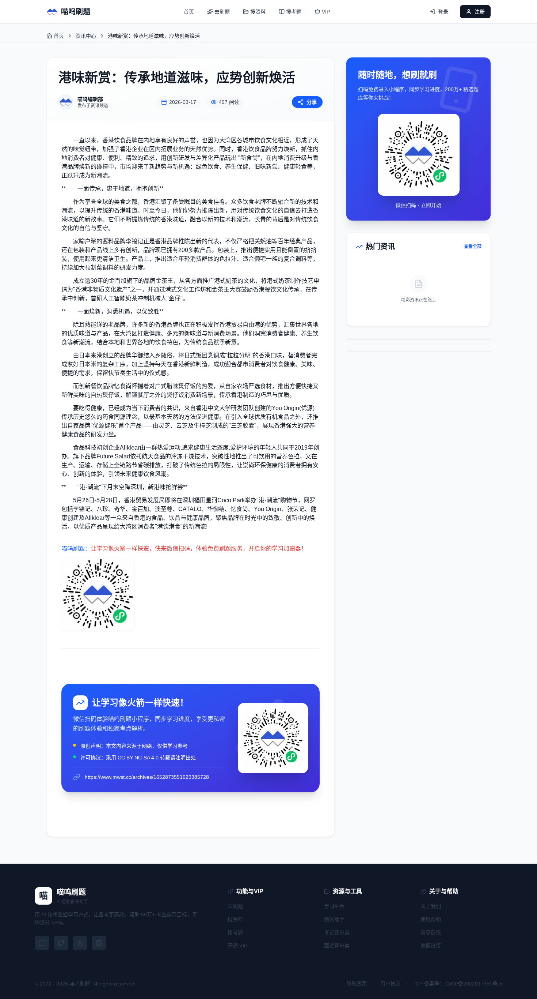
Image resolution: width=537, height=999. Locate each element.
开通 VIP (237, 946)
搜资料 (258, 12)
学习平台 (334, 906)
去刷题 (222, 12)
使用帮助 (430, 919)
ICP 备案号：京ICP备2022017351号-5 (458, 984)
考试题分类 (337, 932)
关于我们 (430, 906)
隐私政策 (356, 984)
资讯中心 (86, 36)
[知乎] (99, 943)
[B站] (80, 943)
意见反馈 (430, 932)
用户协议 (390, 984)
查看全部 (472, 246)
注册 (480, 12)
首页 (189, 12)
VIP (326, 12)
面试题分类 (337, 946)
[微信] (42, 943)
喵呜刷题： (76, 548)
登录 (443, 12)
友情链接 (430, 946)
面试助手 (334, 919)
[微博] (61, 943)
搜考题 (293, 12)
